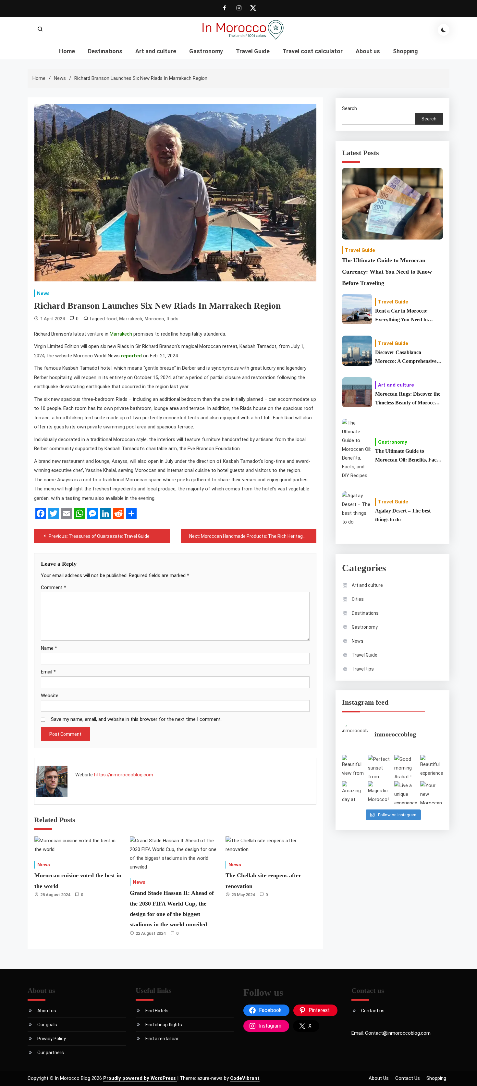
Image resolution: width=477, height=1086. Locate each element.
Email (48, 672)
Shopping (405, 51)
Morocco (154, 318)
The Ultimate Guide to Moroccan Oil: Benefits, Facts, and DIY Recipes (408, 456)
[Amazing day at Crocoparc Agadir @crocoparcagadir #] (353, 792)
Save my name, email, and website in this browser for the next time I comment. (136, 719)
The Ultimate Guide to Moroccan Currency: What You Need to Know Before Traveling (387, 271)
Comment (53, 587)
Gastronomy (206, 51)
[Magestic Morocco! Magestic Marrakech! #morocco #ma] (379, 792)
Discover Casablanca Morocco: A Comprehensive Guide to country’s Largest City (405, 357)
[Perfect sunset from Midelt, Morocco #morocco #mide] (379, 766)
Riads (172, 318)
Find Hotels (156, 1010)
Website (49, 695)
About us (368, 51)
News (43, 293)
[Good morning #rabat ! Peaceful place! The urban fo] (405, 766)
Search (349, 108)
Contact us (373, 1010)
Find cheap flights (163, 1024)
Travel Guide (253, 51)
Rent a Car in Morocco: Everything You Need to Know (401, 316)
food (111, 318)
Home (67, 51)
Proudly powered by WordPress (140, 1078)
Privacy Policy (51, 1038)
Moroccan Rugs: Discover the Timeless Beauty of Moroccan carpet (407, 399)
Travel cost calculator (313, 51)
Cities (358, 599)
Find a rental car (161, 1038)
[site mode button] (443, 30)
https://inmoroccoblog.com (123, 775)
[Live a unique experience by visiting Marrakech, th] (405, 792)
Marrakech (130, 318)
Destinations (105, 51)
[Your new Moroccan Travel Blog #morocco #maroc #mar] (431, 792)
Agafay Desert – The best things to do (403, 515)
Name (49, 648)
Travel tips (363, 669)
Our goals (47, 1024)
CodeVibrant (245, 1078)
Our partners (50, 1052)
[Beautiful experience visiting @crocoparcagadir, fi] (431, 766)
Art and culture (155, 51)
